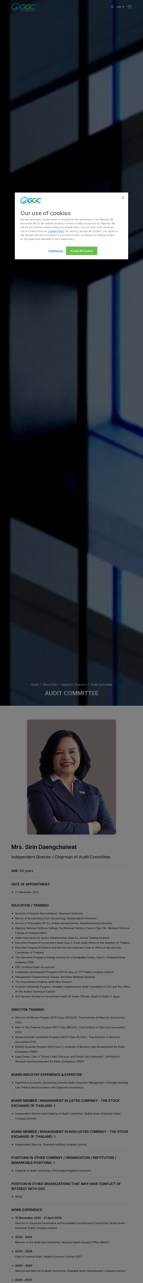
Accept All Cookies (81, 250)
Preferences (56, 250)
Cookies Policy (56, 231)
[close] (123, 198)
